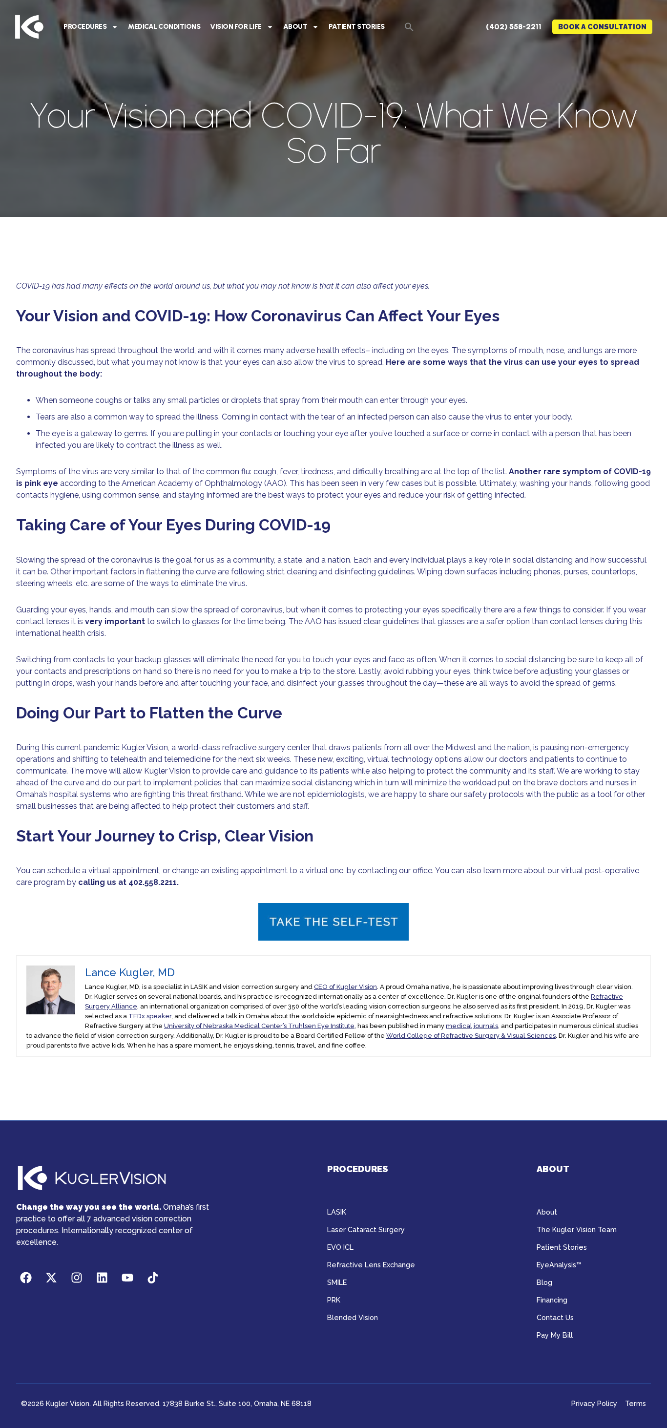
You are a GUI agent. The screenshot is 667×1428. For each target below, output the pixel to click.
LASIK (336, 1212)
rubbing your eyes (438, 671)
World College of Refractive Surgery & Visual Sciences (471, 1035)
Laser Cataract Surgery (366, 1229)
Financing (552, 1300)
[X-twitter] (51, 1277)
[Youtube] (127, 1277)
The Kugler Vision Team (577, 1229)
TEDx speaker (149, 1016)
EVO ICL (340, 1247)
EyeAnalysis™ (559, 1264)
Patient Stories (357, 26)
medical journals (472, 1025)
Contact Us (555, 1317)
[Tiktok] (153, 1277)
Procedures (84, 26)
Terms (635, 1403)
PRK (333, 1300)
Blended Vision (352, 1317)
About (295, 26)
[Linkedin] (102, 1277)
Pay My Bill (555, 1335)
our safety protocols (487, 794)
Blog (544, 1282)
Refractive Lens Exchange (371, 1264)
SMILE (337, 1282)
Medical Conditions (164, 26)
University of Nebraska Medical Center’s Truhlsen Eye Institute (259, 1025)
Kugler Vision (145, 747)
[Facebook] (26, 1277)
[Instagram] (76, 1277)
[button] (409, 27)
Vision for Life (236, 26)
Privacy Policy (594, 1403)
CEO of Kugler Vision (345, 986)
